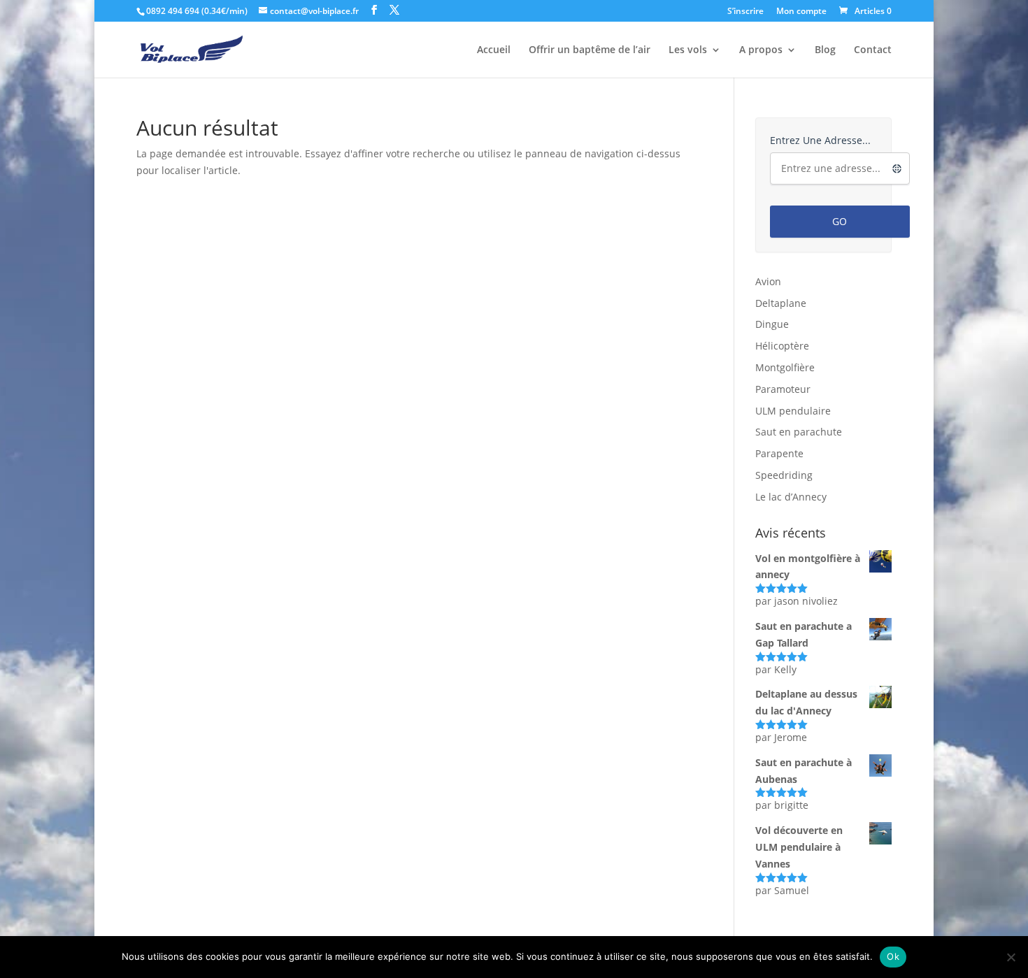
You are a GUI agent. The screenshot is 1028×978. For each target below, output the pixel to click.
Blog (825, 50)
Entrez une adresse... (820, 140)
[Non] (1011, 957)
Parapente (779, 453)
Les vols (688, 50)
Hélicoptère (782, 345)
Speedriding (784, 475)
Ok (893, 956)
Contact (873, 50)
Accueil (494, 50)
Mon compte (801, 12)
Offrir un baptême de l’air (589, 50)
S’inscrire (745, 12)
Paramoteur (783, 389)
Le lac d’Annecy (791, 496)
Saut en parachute (798, 431)
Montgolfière (785, 367)
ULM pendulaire (793, 410)
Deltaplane (780, 303)
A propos (761, 50)
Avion (768, 281)
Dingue (772, 324)
